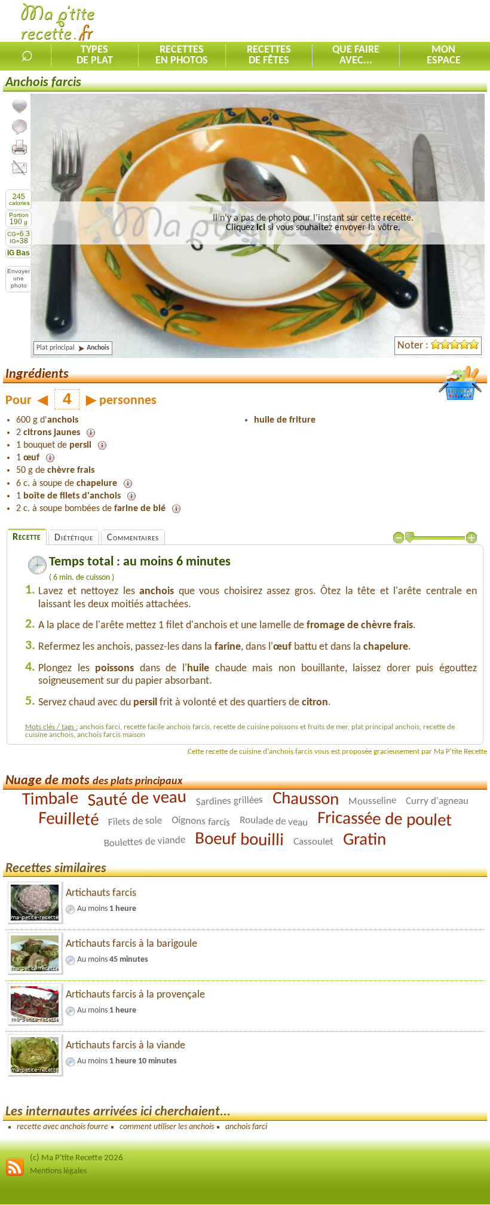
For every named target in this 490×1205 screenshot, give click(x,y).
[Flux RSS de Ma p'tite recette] (15, 1174)
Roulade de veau (274, 821)
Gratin (364, 840)
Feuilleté (68, 820)
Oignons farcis (201, 821)
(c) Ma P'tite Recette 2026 (76, 1158)
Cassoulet (313, 842)
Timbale (50, 799)
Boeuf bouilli (239, 839)
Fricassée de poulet (384, 819)
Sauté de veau (136, 799)
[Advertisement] (350, 21)
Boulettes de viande (145, 841)
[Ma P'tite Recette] (58, 24)
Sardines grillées (229, 801)
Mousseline (372, 801)
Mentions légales (58, 1171)
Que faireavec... (355, 55)
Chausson (305, 799)
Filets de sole (135, 821)
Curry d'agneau (436, 801)
